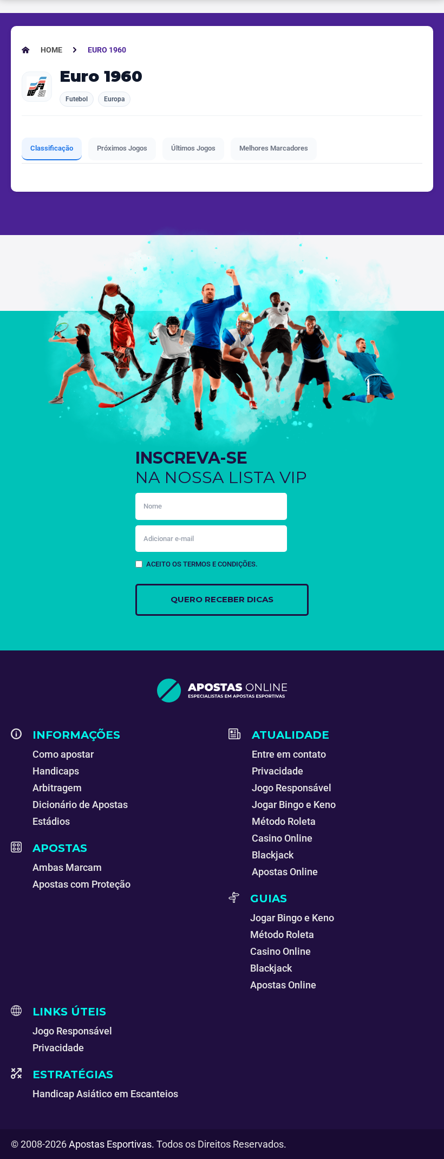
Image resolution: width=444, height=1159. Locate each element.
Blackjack (272, 855)
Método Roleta (284, 821)
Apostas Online (285, 871)
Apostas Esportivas (110, 1144)
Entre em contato (289, 754)
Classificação (51, 148)
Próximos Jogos (122, 148)
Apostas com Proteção (81, 884)
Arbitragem (57, 787)
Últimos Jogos (193, 148)
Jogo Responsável (291, 787)
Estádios (51, 821)
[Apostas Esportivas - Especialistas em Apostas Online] (222, 690)
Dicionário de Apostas (80, 804)
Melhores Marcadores (273, 148)
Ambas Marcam (67, 867)
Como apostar (63, 754)
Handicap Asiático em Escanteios (105, 1093)
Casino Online (282, 838)
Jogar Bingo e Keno (294, 804)
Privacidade (277, 771)
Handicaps (55, 771)
